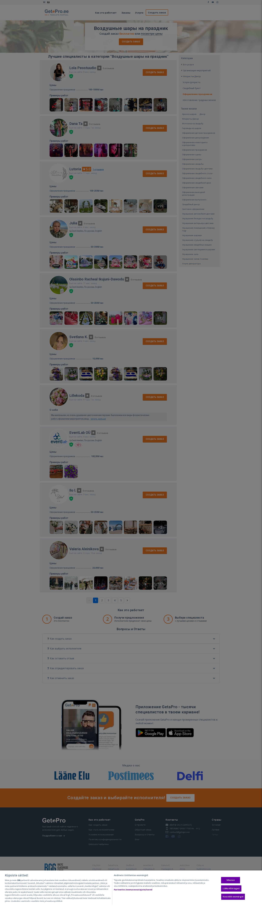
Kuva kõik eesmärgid (233, 896)
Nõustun (231, 880)
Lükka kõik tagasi (231, 888)
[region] (131, 888)
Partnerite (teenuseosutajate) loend (133, 889)
